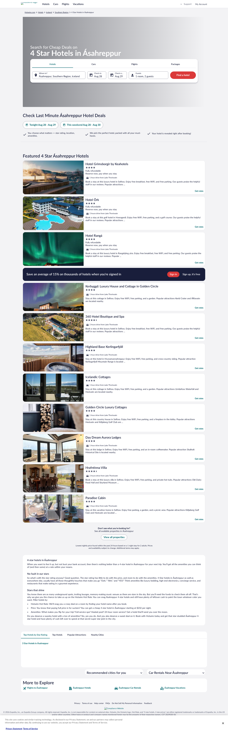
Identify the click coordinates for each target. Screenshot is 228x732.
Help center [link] (99, 703)
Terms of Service (30, 729)
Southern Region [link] (62, 12)
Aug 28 (98, 76)
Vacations (78, 4)
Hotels (45, 4)
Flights (65, 4)
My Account (201, 4)
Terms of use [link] (87, 703)
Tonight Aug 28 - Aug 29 (42, 125)
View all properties (114, 537)
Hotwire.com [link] (30, 12)
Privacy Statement (14, 729)
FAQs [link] (107, 703)
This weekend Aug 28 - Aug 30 (84, 125)
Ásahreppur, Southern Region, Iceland (59, 76)
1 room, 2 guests (145, 76)
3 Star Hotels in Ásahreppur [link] (35, 643)
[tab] (52, 64)
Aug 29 (119, 76)
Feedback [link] (148, 703)
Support (188, 4)
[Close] (223, 723)
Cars (55, 4)
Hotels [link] (40, 12)
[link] (45, 688)
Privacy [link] (77, 703)
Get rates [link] (199, 191)
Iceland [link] (49, 12)
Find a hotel (183, 75)
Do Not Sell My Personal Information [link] (127, 703)
